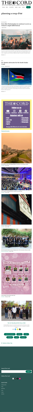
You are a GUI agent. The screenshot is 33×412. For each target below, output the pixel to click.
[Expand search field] (28, 7)
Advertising (9, 337)
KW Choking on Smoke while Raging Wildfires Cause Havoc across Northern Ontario (14, 164)
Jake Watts (2, 66)
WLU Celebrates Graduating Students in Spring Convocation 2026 (11, 191)
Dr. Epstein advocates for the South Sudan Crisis (14, 63)
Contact (26, 334)
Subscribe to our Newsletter (10, 334)
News (2, 60)
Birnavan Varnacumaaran (5, 251)
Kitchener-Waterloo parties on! (6, 225)
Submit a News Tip (7, 343)
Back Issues (23, 337)
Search (28, 371)
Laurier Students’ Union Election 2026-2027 (8, 295)
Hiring (16, 337)
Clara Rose (2, 165)
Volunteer (19, 334)
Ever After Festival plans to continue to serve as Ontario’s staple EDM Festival (16, 24)
